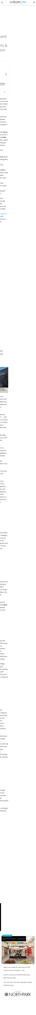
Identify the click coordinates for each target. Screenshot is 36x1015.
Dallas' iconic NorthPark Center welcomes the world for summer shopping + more (16, 968)
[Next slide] (6, 74)
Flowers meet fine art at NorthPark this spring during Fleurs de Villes (16, 976)
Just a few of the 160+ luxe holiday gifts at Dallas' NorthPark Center (17, 983)
